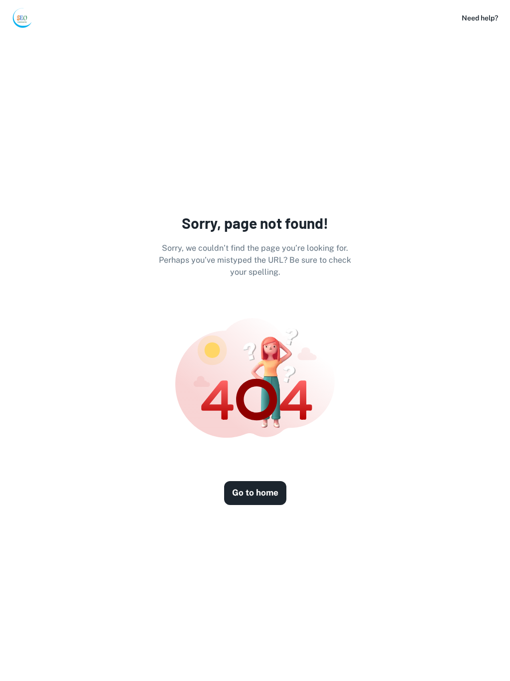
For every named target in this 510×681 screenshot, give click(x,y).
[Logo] (22, 18)
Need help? (480, 18)
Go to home (255, 493)
